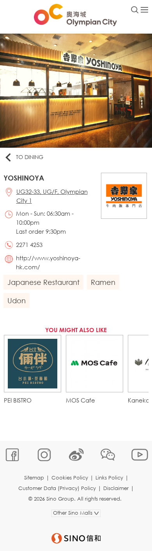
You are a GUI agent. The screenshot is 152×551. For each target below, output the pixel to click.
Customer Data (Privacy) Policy (57, 488)
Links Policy (109, 477)
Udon (16, 300)
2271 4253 (29, 245)
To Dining (29, 157)
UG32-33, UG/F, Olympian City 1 (52, 196)
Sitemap (34, 477)
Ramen (103, 282)
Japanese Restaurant (43, 282)
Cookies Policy (69, 477)
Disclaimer (116, 488)
